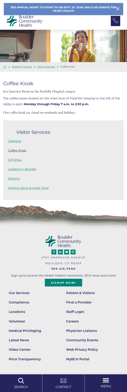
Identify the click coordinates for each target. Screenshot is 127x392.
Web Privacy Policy (82, 350)
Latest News (19, 340)
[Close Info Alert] (118, 9)
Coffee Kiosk (17, 150)
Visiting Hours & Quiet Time (28, 188)
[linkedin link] (60, 251)
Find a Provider (79, 302)
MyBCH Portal (77, 359)
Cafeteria (14, 141)
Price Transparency (25, 359)
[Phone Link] (115, 21)
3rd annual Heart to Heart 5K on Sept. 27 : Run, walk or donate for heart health (63, 9)
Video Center (20, 350)
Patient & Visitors (22, 67)
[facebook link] (53, 251)
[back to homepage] (5, 67)
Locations (17, 312)
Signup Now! (63, 282)
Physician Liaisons (81, 331)
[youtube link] (66, 251)
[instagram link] (73, 251)
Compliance (19, 302)
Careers (72, 321)
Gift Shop (15, 160)
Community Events (82, 340)
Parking (14, 178)
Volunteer (17, 321)
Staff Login (75, 312)
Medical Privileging (25, 331)
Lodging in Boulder (22, 169)
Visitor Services (46, 67)
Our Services (19, 293)
